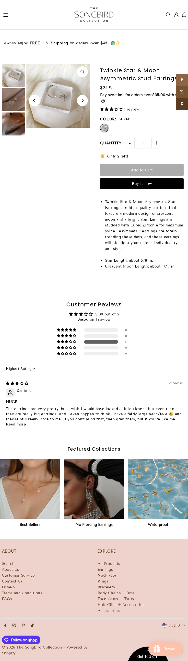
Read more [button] (16, 424)
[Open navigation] (34, 14)
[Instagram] (14, 626)
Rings (103, 581)
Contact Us (12, 581)
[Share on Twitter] (182, 92)
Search (8, 563)
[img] (17, 383)
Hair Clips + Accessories (121, 605)
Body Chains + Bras (116, 593)
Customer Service (18, 575)
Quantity (110, 143)
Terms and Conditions (22, 593)
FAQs (7, 599)
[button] (112, 109)
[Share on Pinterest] (182, 104)
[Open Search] (168, 14)
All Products (109, 563)
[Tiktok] (32, 626)
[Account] (176, 14)
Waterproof (158, 524)
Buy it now (142, 183)
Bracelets (106, 587)
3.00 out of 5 (107, 314)
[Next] (82, 100)
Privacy (8, 587)
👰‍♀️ (94, 40)
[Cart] (184, 14)
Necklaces (107, 575)
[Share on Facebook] (182, 80)
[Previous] (34, 100)
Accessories (109, 610)
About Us (10, 569)
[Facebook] (5, 626)
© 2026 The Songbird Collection (32, 647)
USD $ (174, 625)
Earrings (105, 569)
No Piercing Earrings (94, 524)
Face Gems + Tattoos (117, 599)
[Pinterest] (23, 626)
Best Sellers (30, 524)
